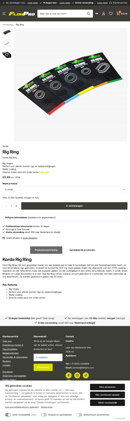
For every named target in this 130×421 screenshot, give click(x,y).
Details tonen (46, 407)
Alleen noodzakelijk (107, 402)
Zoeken (88, 14)
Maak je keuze (10, 183)
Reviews (7, 361)
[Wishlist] (110, 13)
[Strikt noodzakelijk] (8, 415)
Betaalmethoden (11, 353)
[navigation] (7, 32)
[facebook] (69, 375)
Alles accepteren (107, 387)
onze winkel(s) (30, 238)
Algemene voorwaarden (14, 375)
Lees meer (33, 2)
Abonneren (43, 367)
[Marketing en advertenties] (79, 415)
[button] (16, 206)
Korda (5, 146)
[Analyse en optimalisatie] (44, 415)
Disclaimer (8, 371)
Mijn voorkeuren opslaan (107, 394)
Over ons (7, 341)
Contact (6, 365)
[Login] (103, 13)
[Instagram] (77, 375)
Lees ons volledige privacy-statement (22, 407)
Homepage (8, 24)
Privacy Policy (9, 379)
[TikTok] (86, 375)
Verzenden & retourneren (15, 357)
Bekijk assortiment (4, 13)
